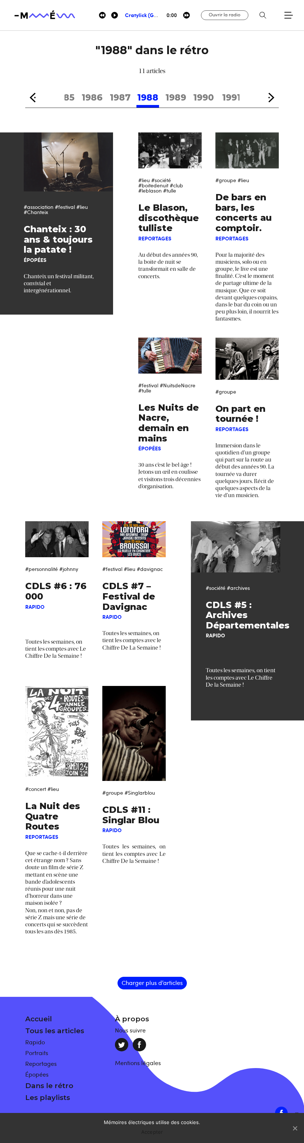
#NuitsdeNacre (177, 385)
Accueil (38, 1019)
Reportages (41, 1064)
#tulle (169, 190)
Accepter (152, 1132)
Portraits (36, 1053)
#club (176, 185)
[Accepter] (294, 1128)
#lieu (82, 206)
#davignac (150, 568)
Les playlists (47, 1097)
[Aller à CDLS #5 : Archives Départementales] (235, 546)
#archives (238, 587)
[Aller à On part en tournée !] (246, 359)
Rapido (35, 1042)
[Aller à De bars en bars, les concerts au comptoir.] (246, 150)
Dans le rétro (49, 1085)
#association (38, 206)
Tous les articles (54, 1031)
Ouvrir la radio (225, 14)
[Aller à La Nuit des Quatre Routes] (56, 731)
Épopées (37, 1074)
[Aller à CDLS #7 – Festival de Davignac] (133, 539)
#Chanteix (36, 212)
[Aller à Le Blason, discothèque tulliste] (169, 150)
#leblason (150, 190)
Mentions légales (138, 1063)
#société (161, 180)
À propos (132, 1019)
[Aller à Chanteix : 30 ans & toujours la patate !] (68, 161)
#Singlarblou (140, 792)
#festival (65, 206)
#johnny (68, 568)
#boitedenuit (153, 185)
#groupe (225, 180)
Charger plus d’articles (152, 983)
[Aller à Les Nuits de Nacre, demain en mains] (169, 356)
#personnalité (41, 568)
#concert (35, 788)
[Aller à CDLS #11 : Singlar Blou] (133, 733)
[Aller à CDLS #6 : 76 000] (56, 539)
